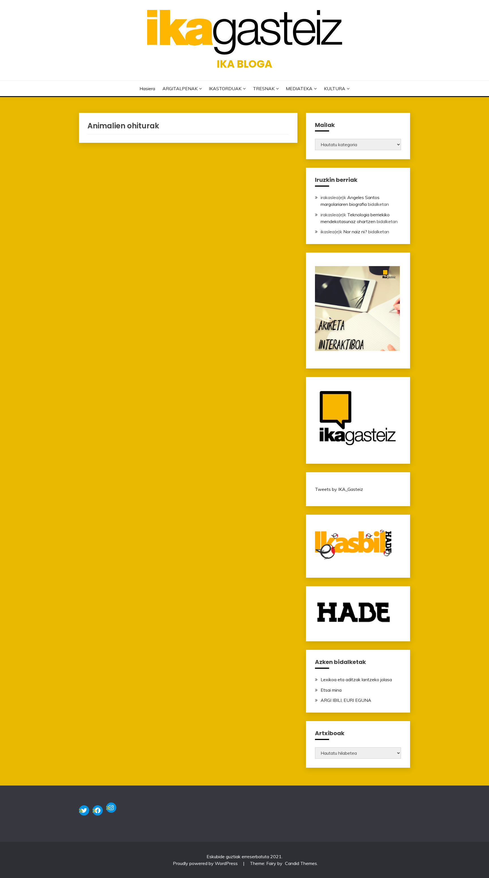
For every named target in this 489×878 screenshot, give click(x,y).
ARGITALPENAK (180, 88)
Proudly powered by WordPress (206, 863)
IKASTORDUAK (225, 88)
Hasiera (147, 88)
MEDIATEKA (299, 88)
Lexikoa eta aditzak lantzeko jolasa (356, 679)
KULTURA (334, 88)
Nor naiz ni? (355, 231)
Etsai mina (331, 690)
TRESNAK (263, 88)
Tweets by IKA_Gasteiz (339, 489)
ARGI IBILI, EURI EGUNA (346, 700)
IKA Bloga (244, 64)
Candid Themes (301, 863)
